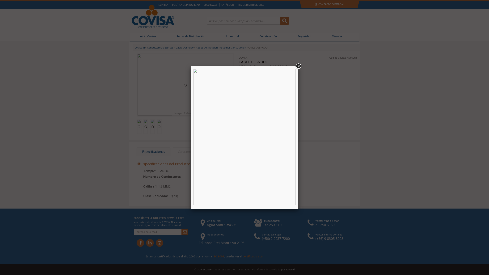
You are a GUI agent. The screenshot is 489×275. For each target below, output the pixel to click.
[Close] (298, 66)
